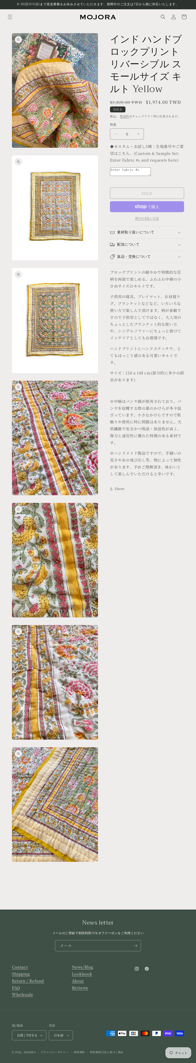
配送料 (124, 116)
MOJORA (30, 1052)
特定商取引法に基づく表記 (106, 1052)
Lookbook (82, 974)
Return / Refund (28, 981)
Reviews (80, 987)
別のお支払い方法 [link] (147, 218)
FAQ (16, 987)
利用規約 (79, 1052)
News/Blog (82, 967)
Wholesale (22, 994)
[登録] (135, 945)
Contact (20, 967)
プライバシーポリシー (55, 1052)
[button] (10, 17)
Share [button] (120, 488)
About (78, 981)
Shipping (21, 974)
